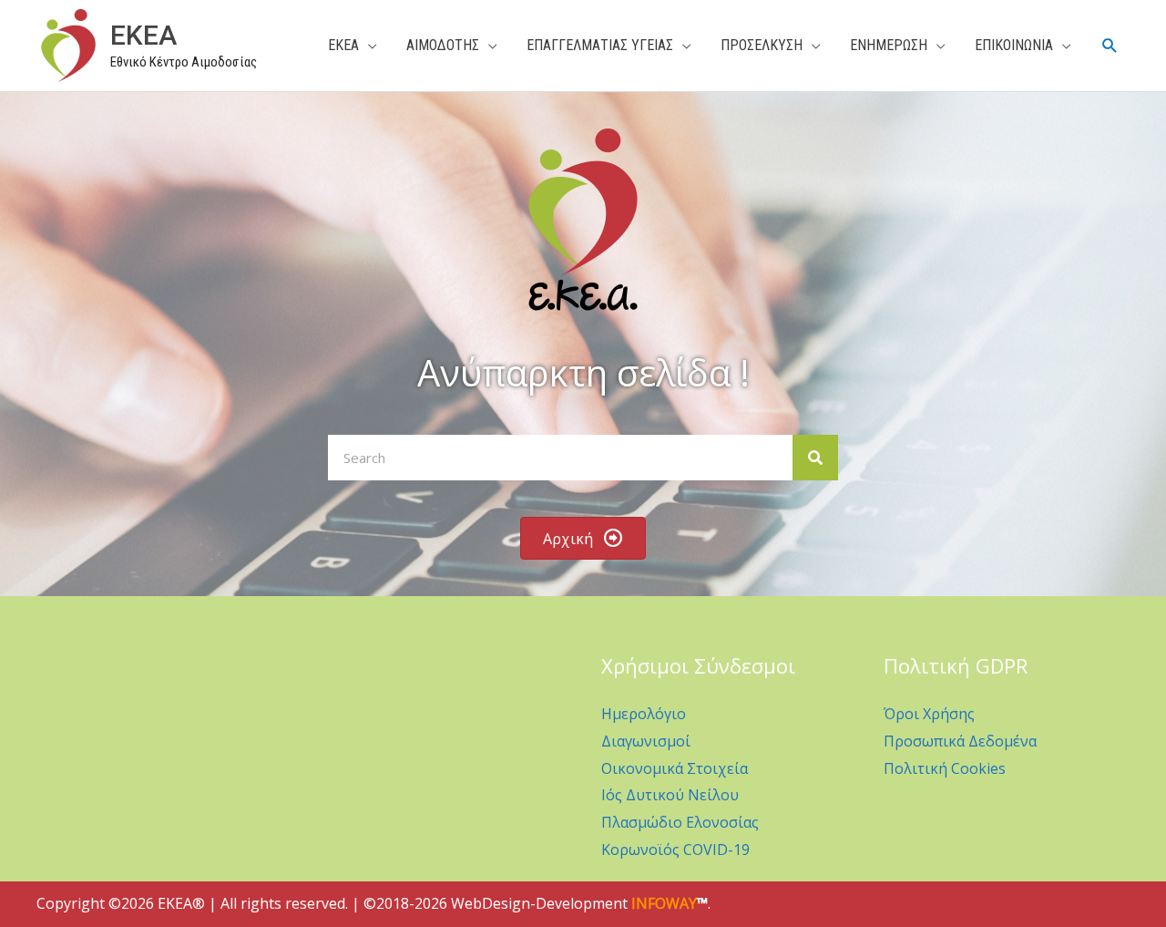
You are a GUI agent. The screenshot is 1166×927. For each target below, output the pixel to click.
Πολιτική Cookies (945, 768)
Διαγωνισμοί (645, 741)
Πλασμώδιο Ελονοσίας (680, 822)
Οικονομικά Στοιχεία (674, 768)
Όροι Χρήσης (929, 714)
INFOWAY (664, 903)
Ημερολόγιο (643, 714)
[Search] (815, 457)
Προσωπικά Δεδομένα (960, 741)
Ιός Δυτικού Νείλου (670, 795)
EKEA (143, 35)
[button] (1110, 46)
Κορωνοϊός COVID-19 (675, 849)
